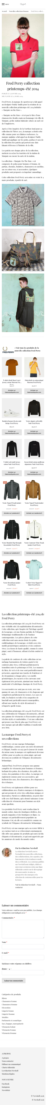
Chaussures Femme (9, 1001)
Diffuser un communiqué (11, 1064)
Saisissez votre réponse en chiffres (16, 963)
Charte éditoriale (8, 1067)
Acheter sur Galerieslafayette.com (12, 391)
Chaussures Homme (9, 1004)
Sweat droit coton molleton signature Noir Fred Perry (34, 463)
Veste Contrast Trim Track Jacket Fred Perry (34, 544)
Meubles (5, 1017)
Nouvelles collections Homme (19, 11)
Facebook (5, 1084)
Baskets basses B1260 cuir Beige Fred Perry (11, 422)
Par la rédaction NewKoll (26, 848)
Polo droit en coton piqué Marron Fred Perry (34, 381)
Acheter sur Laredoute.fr (12, 513)
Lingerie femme (8, 1011)
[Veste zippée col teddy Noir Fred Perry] (34, 408)
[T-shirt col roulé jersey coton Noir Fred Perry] (12, 449)
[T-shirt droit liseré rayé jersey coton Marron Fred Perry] (12, 367)
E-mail (5, 953)
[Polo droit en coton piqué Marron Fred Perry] (34, 367)
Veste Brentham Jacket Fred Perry (11, 584)
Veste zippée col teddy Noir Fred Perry (34, 422)
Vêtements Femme (9, 1030)
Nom (4, 942)
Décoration (6, 1008)
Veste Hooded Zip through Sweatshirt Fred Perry (11, 544)
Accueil (4, 11)
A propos (5, 1058)
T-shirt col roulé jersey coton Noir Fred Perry (11, 463)
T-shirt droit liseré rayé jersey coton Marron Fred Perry (11, 381)
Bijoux (4, 998)
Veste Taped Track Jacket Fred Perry (12, 504)
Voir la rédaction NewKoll (25, 885)
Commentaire (8, 918)
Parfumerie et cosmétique (11, 1020)
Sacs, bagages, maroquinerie (12, 1024)
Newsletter (6, 1090)
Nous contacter (7, 1061)
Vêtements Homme (9, 1033)
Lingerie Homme (8, 1014)
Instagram (6, 1087)
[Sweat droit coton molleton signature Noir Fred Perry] (34, 449)
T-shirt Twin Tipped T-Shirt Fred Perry (34, 584)
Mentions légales (8, 1074)
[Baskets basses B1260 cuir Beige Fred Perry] (12, 408)
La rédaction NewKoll (10, 1070)
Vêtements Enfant (8, 1027)
